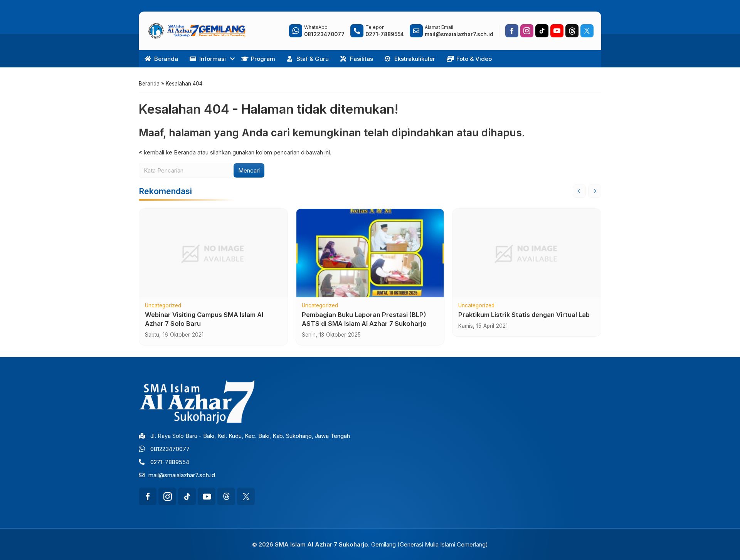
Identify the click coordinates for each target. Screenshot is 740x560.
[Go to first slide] (594, 191)
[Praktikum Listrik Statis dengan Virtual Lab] (526, 253)
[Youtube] (556, 30)
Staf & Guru (312, 58)
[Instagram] (526, 30)
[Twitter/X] (587, 30)
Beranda (166, 58)
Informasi (212, 58)
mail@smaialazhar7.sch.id (181, 475)
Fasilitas (361, 58)
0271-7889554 (169, 462)
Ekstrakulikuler (414, 58)
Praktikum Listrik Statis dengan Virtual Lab (524, 315)
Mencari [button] (249, 170)
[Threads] (572, 30)
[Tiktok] (541, 30)
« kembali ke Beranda (167, 152)
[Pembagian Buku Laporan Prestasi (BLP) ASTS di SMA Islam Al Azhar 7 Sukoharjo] (370, 253)
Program (263, 58)
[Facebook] (511, 30)
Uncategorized (163, 306)
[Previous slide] (579, 191)
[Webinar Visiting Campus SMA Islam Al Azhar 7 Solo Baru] (213, 253)
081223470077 (170, 449)
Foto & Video (474, 58)
